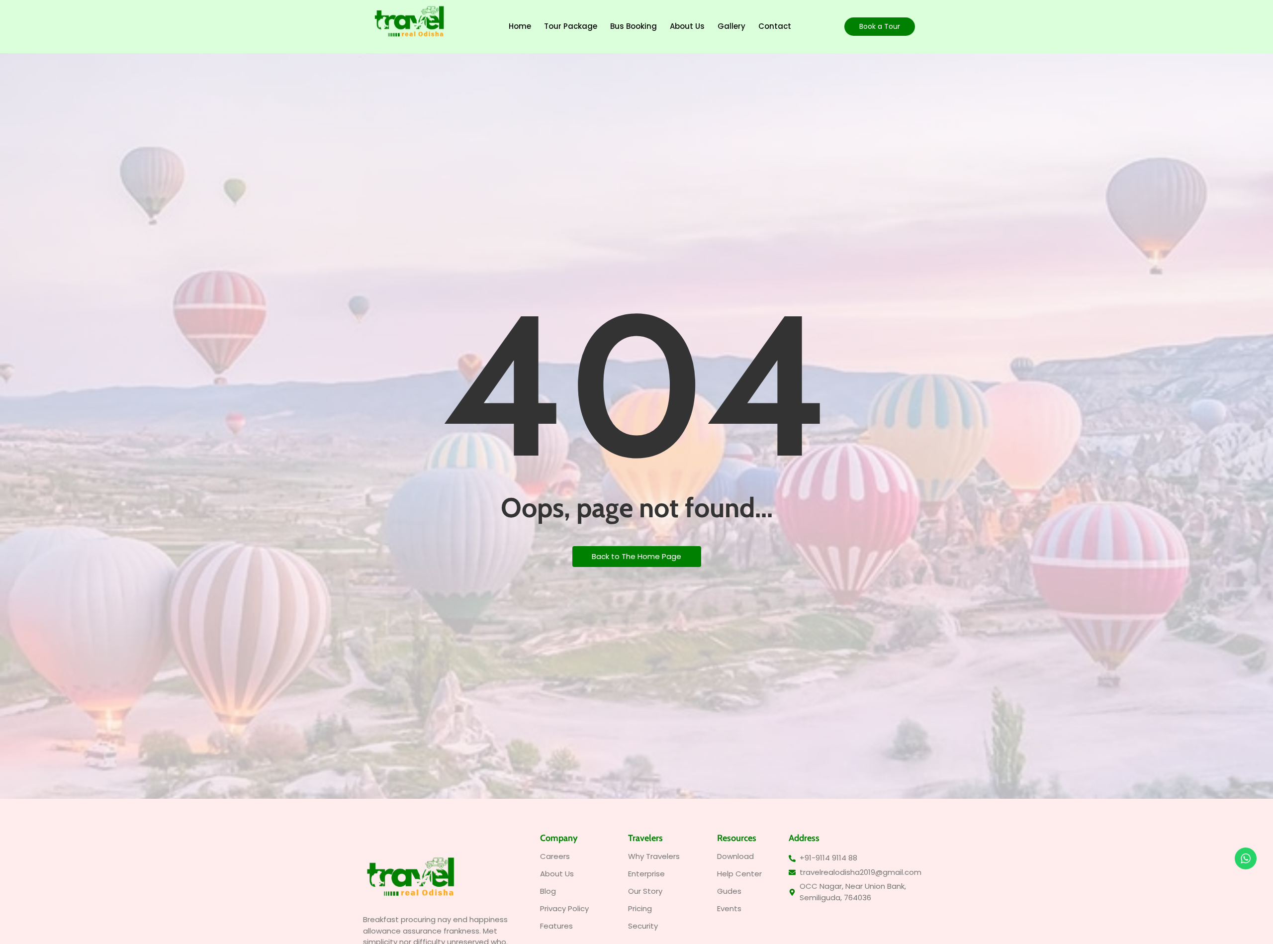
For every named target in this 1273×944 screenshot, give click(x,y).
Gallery (731, 26)
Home (520, 26)
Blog (548, 891)
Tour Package (570, 26)
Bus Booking (633, 26)
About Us (687, 26)
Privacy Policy (564, 908)
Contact (774, 26)
